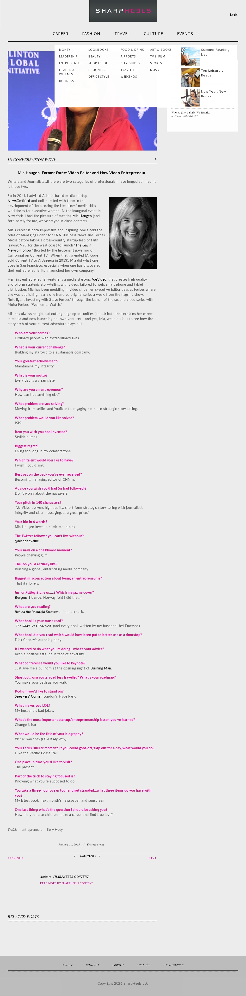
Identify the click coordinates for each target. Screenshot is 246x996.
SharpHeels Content (77, 883)
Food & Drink (132, 50)
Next (153, 858)
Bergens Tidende (28, 597)
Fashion (91, 33)
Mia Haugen (82, 216)
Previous (15, 858)
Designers (96, 70)
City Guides (130, 63)
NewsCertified (19, 201)
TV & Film (157, 56)
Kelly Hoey (55, 830)
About (68, 965)
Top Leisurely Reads (212, 72)
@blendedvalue (27, 541)
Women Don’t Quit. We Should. (190, 112)
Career (60, 33)
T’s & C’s (143, 965)
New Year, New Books (213, 93)
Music (155, 70)
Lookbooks (98, 50)
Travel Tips (130, 70)
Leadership (68, 56)
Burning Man (101, 668)
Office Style (98, 77)
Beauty (94, 56)
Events (185, 33)
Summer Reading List (215, 52)
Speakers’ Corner (28, 696)
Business (66, 81)
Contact (92, 965)
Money (64, 50)
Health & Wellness (67, 72)
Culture (153, 33)
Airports (128, 56)
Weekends (129, 77)
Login (234, 14)
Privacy (118, 965)
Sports (156, 63)
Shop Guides (99, 63)
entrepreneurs (32, 830)
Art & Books (161, 50)
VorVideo (99, 279)
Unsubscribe (173, 965)
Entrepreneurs (71, 63)
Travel (122, 33)
